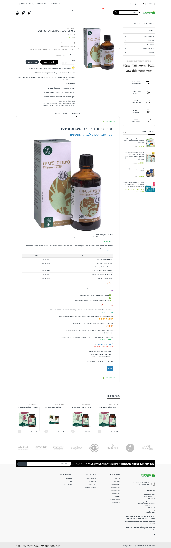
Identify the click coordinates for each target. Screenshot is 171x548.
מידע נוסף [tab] (76, 114)
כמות (73, 60)
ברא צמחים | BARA (70, 28)
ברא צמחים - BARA (113, 404)
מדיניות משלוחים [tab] (61, 114)
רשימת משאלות (69, 43)
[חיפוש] (116, 12)
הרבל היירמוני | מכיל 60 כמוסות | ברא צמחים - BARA (28, 407)
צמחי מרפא (33, 49)
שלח (22, 464)
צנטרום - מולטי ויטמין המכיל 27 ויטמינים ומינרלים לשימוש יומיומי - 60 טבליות (134, 140)
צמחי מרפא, (41, 49)
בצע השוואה (56, 43)
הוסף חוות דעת (71, 34)
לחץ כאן (110, 368)
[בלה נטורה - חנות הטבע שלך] (149, 12)
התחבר (23, 4)
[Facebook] (154, 534)
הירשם (29, 4)
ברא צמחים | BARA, (61, 49)
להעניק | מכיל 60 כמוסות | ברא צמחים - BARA (108, 407)
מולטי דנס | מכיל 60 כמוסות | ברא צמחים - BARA (81, 407)
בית (154, 23)
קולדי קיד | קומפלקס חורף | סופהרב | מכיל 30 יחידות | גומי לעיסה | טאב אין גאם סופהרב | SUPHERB (133, 184)
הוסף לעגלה (48, 62)
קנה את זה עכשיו (32, 62)
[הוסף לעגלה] (99, 431)
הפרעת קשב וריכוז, (50, 49)
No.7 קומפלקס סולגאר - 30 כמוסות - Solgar (133, 170)
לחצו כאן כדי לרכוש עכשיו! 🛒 (104, 344)
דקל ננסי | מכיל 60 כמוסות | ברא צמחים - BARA (54, 407)
